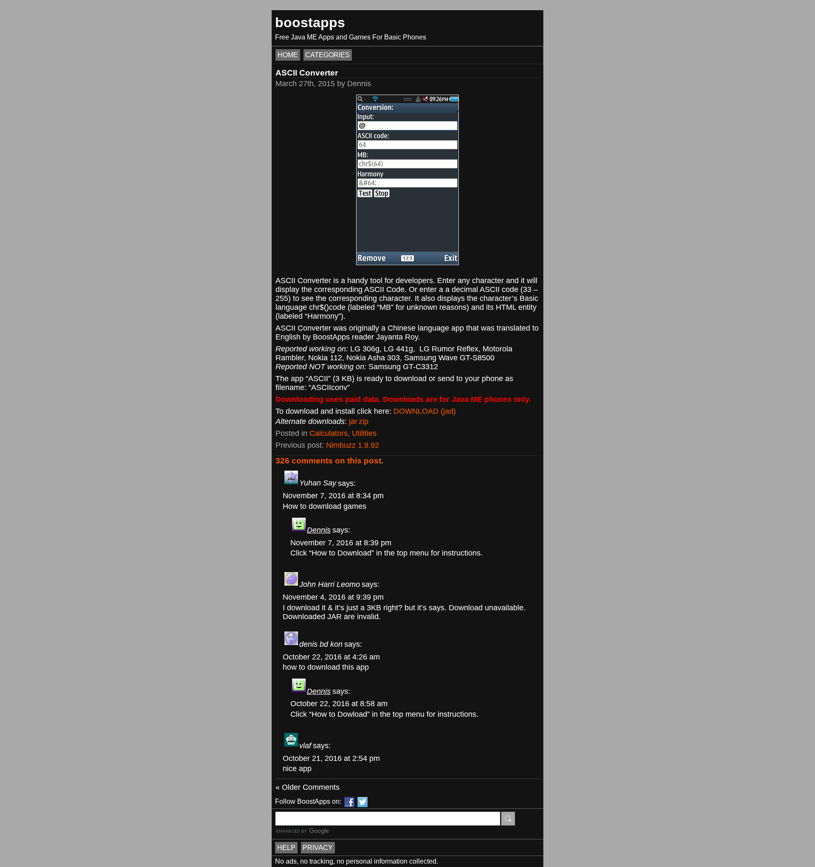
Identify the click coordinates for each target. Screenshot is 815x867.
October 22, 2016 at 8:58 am (339, 703)
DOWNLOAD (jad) (424, 411)
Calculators (328, 433)
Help (286, 847)
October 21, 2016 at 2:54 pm (331, 758)
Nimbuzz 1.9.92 (352, 445)
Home (288, 55)
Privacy (318, 847)
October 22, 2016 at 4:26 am (331, 657)
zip (363, 421)
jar (353, 421)
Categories (327, 55)
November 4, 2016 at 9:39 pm (333, 597)
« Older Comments (307, 787)
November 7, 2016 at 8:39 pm (340, 543)
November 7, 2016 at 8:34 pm (333, 495)
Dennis (319, 530)
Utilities (364, 433)
